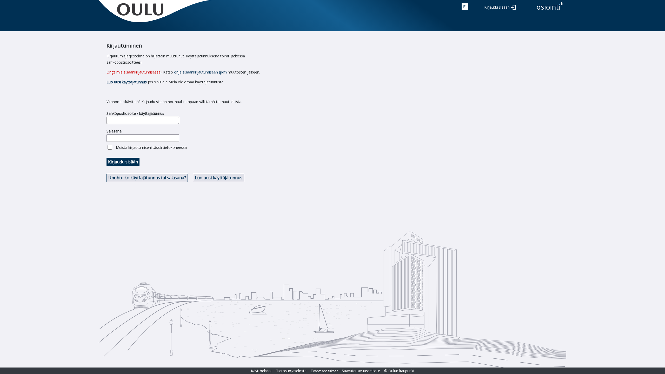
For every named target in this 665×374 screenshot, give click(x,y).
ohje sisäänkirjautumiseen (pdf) (200, 72)
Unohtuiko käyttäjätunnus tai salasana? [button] (147, 178)
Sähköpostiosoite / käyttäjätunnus (135, 113)
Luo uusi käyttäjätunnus (127, 81)
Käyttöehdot (261, 370)
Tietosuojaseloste (291, 370)
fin (465, 6)
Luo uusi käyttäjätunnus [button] (218, 178)
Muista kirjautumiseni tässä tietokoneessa (151, 147)
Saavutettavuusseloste (361, 370)
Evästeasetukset (324, 371)
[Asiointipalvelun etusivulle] (550, 10)
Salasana (114, 131)
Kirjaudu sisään (497, 7)
